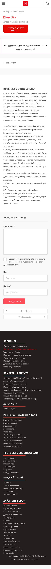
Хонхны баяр (8, 429)
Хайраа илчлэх (9, 461)
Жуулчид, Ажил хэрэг (12, 446)
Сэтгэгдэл (9, 226)
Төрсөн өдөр (8, 458)
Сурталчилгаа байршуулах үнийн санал (20, 349)
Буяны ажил (8, 431)
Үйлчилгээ (7, 535)
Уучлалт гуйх (8, 464)
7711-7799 (8, 491)
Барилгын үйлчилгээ (12, 508)
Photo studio (8, 553)
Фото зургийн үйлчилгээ (14, 358)
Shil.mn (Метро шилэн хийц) (15, 396)
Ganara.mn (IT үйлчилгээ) (14, 393)
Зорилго (7, 482)
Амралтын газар (10, 505)
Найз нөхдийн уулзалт (12, 443)
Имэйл (7, 286)
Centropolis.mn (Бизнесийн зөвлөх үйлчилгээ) (22, 378)
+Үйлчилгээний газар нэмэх (15, 346)
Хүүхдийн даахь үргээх (13, 434)
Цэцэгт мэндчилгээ (11, 547)
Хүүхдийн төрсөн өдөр (12, 440)
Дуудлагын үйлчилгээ (12, 514)
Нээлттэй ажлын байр (13, 488)
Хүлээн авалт (8, 544)
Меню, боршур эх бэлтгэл (14, 361)
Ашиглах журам (9, 408)
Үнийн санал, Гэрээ (11, 352)
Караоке (7, 520)
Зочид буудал (18, 11)
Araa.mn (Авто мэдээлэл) (13, 381)
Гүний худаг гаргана (12, 366)
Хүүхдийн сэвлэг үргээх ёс (14, 437)
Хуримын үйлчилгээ (11, 541)
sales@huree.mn (11, 494)
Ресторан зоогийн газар (14, 523)
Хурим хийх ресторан (12, 420)
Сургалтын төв (9, 529)
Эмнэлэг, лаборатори (12, 550)
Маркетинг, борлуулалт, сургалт (17, 355)
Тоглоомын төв (9, 532)
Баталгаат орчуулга (11, 511)
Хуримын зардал (10, 423)
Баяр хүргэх (8, 469)
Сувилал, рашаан (10, 526)
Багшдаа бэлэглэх (11, 472)
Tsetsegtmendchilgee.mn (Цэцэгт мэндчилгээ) (22, 390)
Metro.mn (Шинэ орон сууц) (14, 387)
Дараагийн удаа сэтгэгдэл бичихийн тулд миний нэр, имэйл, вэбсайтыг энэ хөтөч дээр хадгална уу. (24, 262)
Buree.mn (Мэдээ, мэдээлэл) (15, 384)
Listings (6, 11)
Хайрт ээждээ (9, 466)
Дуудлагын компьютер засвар (16, 364)
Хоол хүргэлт (9, 538)
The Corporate (25, 317)
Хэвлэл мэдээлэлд (11, 485)
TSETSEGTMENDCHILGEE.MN (21, 452)
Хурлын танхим (9, 426)
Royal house (26, 311)
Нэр (5, 272)
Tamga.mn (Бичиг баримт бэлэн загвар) (20, 398)
